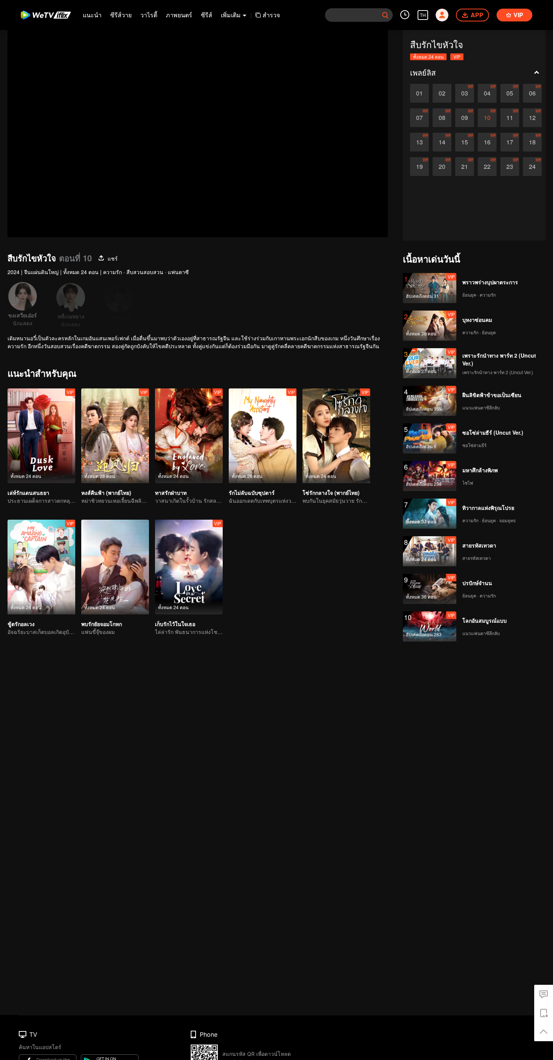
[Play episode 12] (532, 117)
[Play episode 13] (419, 142)
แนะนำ (92, 15)
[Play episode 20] (442, 166)
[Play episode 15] (464, 142)
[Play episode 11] (509, 117)
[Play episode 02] (442, 93)
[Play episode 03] (464, 93)
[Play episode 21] (464, 166)
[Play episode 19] (419, 166)
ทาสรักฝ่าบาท (171, 492)
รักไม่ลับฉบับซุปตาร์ (252, 492)
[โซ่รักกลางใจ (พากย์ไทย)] (336, 435)
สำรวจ (271, 15)
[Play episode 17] (509, 142)
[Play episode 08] (442, 117)
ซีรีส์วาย (121, 15)
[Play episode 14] (442, 142)
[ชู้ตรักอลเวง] (41, 567)
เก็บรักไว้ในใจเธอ (175, 624)
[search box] (385, 15)
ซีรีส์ (206, 15)
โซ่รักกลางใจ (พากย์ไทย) (331, 492)
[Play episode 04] (487, 93)
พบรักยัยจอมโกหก (101, 624)
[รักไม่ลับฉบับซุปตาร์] (262, 435)
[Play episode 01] (419, 93)
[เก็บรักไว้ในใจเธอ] (189, 567)
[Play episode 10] (487, 117)
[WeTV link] (46, 15)
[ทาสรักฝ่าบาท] (189, 435)
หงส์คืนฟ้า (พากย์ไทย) (106, 492)
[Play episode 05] (509, 93)
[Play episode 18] (532, 142)
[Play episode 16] (487, 142)
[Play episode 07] (419, 117)
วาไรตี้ (148, 15)
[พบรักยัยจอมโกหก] (115, 567)
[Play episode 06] (532, 93)
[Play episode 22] (487, 166)
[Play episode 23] (509, 166)
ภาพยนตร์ (179, 15)
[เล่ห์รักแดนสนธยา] (41, 435)
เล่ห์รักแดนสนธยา (28, 492)
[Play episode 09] (464, 117)
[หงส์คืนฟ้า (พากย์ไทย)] (115, 435)
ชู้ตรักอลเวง (21, 624)
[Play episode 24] (532, 166)
